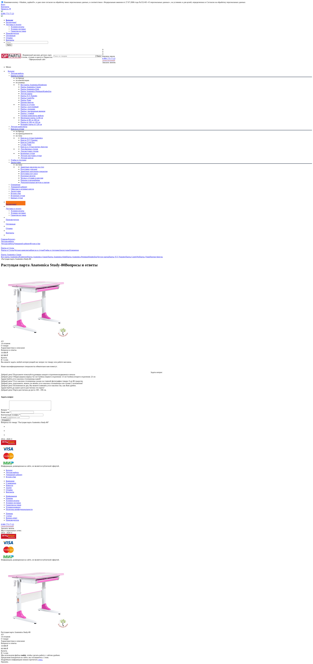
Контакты (5, 7)
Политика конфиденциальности (19, 509)
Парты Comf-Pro (132, 257)
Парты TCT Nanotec (117, 257)
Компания (10, 481)
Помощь (9, 498)
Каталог (11, 71)
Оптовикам (10, 36)
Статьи (9, 516)
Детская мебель (7, 244)
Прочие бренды (156, 257)
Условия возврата (13, 507)
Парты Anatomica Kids (57, 257)
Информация (11, 496)
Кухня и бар (35, 244)
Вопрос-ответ (11, 518)
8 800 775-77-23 (7, 13)
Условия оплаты (17, 211)
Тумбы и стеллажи (51, 250)
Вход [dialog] (3, 4)
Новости (9, 485)
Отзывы (9, 38)
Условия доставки (18, 213)
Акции (9, 488)
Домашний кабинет (22, 244)
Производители (12, 33)
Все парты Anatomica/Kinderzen (14, 257)
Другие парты (103, 257)
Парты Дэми (144, 257)
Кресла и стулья (37, 250)
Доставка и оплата (13, 24)
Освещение (74, 250)
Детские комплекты (22, 250)
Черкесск (6, 9)
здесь (40, 660)
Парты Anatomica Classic (37, 257)
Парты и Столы (7, 250)
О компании (11, 483)
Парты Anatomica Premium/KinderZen (81, 257)
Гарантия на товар (18, 215)
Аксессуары (64, 250)
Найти (9, 45)
